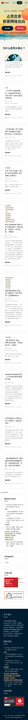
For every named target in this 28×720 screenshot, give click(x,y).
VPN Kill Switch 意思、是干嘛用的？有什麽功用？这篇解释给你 (13, 293)
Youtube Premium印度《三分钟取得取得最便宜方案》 (13, 376)
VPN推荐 (8, 168)
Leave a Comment (17, 75)
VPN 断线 (8, 281)
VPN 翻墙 (8, 215)
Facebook (8, 205)
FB (6, 211)
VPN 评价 (8, 217)
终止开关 (8, 287)
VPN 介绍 (8, 279)
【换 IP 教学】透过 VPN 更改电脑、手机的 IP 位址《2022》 (14, 342)
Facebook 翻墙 (9, 209)
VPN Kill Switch (9, 277)
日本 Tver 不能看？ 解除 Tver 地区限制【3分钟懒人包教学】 (13, 173)
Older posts (5, 492)
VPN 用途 (8, 337)
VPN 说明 (8, 285)
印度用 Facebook (10, 221)
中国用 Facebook (10, 219)
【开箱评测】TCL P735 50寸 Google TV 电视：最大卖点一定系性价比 (14, 131)
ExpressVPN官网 (15, 715)
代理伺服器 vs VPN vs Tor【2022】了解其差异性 (13, 420)
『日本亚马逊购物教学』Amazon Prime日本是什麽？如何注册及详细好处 (14, 513)
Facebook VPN (9, 207)
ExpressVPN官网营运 (12, 103)
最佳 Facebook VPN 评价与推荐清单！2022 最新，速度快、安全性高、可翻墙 (14, 544)
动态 (8, 75)
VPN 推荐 (8, 213)
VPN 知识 (8, 283)
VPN (7, 87)
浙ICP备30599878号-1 (17, 717)
